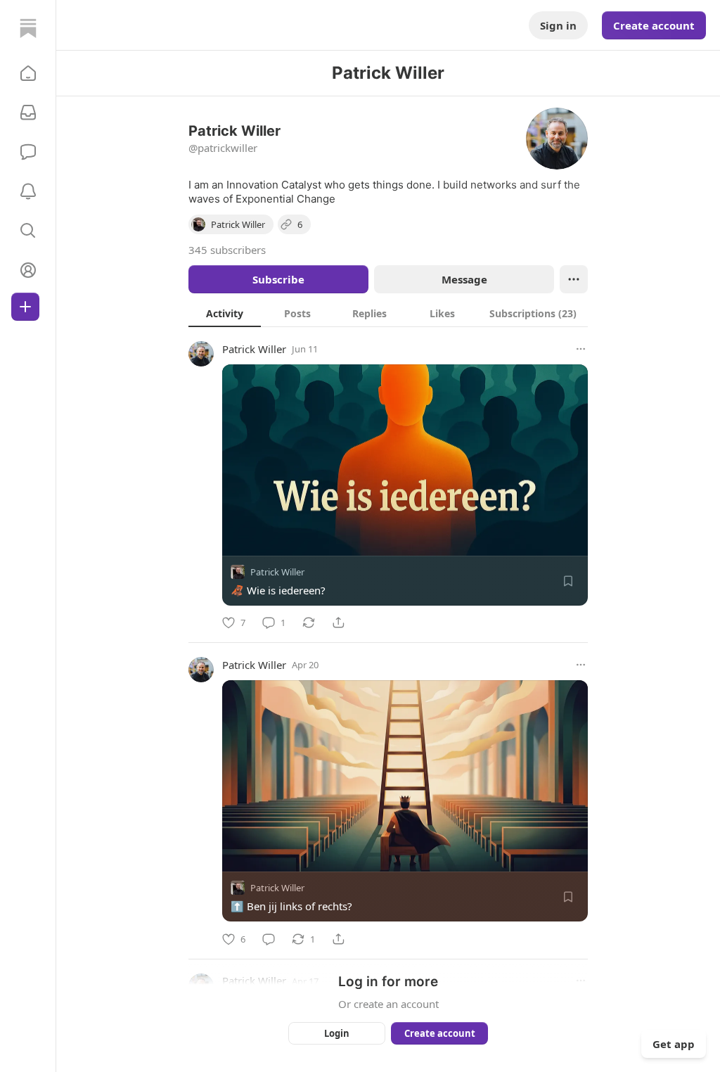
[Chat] (28, 152)
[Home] (28, 28)
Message (464, 279)
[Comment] (269, 939)
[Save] (568, 581)
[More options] (581, 349)
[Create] (25, 307)
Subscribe (278, 279)
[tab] (224, 313)
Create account (654, 25)
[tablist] (388, 313)
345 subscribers (227, 250)
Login (336, 1033)
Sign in (558, 25)
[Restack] (309, 622)
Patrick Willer (254, 349)
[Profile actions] (574, 279)
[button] (28, 73)
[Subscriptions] (28, 112)
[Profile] (28, 270)
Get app (673, 1044)
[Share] (338, 622)
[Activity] (28, 191)
